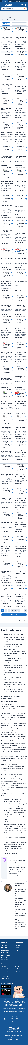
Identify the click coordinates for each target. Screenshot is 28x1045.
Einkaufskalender (6, 955)
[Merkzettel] (22, 5)
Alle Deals (4, 945)
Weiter (13, 614)
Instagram (17, 966)
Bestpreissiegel (5, 952)
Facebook (17, 968)
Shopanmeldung (5, 968)
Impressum (7, 1035)
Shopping (4, 1)
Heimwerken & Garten (13, 13)
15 (25, 610)
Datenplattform (5, 950)
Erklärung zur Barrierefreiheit (14, 1037)
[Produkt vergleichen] (12, 31)
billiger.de (3, 13)
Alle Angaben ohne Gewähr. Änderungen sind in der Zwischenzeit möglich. (15, 1004)
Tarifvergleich (17, 1)
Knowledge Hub (5, 978)
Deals (10, 1)
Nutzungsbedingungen (16, 1035)
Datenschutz (7, 1034)
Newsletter (18, 971)
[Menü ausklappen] (19, 13)
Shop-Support (5, 971)
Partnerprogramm (6, 973)
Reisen (24, 1)
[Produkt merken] (12, 28)
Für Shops (4, 966)
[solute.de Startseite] (14, 1039)
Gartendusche (5, 711)
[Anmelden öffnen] (25, 5)
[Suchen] (25, 8)
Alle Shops (4, 947)
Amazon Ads (4, 976)
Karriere (17, 947)
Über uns (17, 945)
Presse (17, 950)
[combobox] (14, 8)
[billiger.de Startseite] (8, 5)
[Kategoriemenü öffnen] (2, 5)
